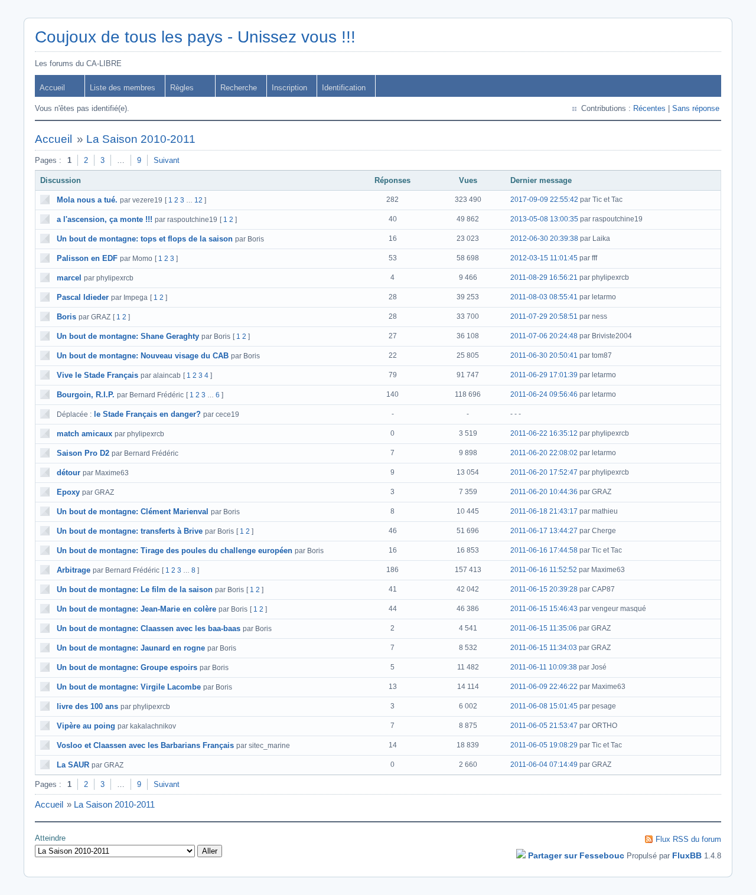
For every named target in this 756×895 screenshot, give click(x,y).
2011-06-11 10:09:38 (543, 667)
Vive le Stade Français (97, 375)
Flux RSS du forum (688, 839)
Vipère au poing (86, 725)
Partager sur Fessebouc (576, 855)
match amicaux (84, 433)
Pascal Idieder (83, 297)
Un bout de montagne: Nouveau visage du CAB (143, 355)
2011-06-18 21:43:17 (544, 511)
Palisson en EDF (87, 258)
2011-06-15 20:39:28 (544, 589)
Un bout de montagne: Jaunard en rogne (131, 648)
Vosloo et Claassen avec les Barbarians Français (145, 745)
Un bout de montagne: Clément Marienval (132, 511)
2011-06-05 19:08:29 (544, 745)
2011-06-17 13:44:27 (544, 531)
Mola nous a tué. (87, 199)
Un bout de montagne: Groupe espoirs (127, 667)
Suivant (167, 160)
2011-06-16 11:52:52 (543, 570)
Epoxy (68, 492)
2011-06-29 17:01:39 (544, 375)
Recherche (238, 87)
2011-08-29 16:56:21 (544, 277)
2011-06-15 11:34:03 (543, 648)
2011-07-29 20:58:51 (544, 316)
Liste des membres (122, 87)
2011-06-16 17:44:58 (544, 550)
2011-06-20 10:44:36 (544, 492)
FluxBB (687, 855)
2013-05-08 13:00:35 (544, 219)
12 (198, 200)
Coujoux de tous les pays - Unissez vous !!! (195, 37)
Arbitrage (73, 570)
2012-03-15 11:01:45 (544, 258)
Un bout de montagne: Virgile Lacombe (129, 686)
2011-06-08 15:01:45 (544, 706)
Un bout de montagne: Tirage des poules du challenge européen (174, 550)
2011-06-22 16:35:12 (544, 433)
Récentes (649, 108)
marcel (69, 277)
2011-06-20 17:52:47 (544, 472)
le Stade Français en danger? (147, 414)
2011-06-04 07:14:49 (544, 764)
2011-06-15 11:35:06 (543, 628)
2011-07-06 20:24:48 (544, 336)
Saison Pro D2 (83, 453)
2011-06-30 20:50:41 (544, 355)
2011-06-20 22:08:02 (544, 453)
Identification (344, 87)
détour (68, 472)
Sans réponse (695, 108)
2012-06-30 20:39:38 (544, 238)
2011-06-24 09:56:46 (544, 394)
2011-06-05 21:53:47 (544, 725)
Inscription (289, 87)
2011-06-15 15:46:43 (544, 609)
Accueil (52, 87)
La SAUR (73, 764)
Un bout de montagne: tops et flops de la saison (145, 238)
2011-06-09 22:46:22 (544, 686)
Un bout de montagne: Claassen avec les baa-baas (148, 628)
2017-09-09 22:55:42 (544, 199)
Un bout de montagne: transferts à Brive (130, 531)
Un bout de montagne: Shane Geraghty (128, 336)
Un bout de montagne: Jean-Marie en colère (136, 609)
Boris (66, 316)
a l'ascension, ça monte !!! (104, 219)
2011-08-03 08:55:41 (544, 297)
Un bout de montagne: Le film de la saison (135, 589)
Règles (182, 87)
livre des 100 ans (87, 706)
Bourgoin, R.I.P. (86, 394)
